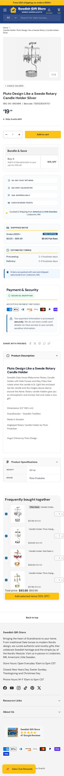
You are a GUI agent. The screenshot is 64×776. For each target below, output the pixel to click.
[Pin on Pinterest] (39, 343)
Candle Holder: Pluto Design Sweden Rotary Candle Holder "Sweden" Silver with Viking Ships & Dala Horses (41, 529)
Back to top (32, 617)
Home (5, 28)
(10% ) (32, 596)
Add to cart (43, 134)
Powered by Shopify (36, 768)
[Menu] (5, 10)
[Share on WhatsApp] (44, 343)
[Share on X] (35, 343)
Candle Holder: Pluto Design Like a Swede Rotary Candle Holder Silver (31, 31)
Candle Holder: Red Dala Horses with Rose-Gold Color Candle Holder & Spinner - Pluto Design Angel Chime (41, 551)
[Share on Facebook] (30, 343)
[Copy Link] (49, 343)
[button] (59, 10)
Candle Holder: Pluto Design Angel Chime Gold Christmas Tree (41, 573)
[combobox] (32, 17)
